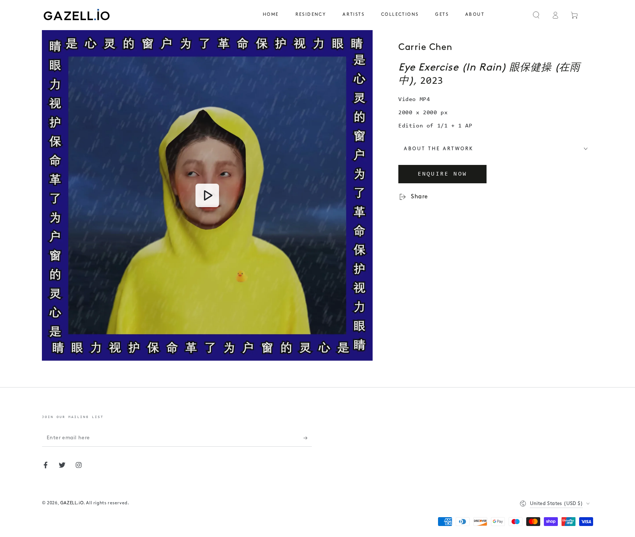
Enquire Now (442, 174)
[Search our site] (536, 15)
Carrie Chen (425, 47)
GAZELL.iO (71, 503)
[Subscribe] (308, 438)
